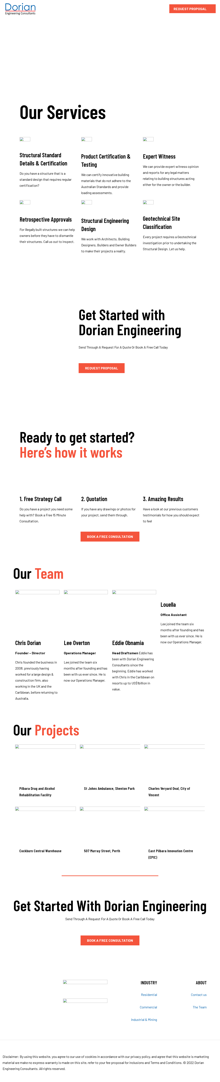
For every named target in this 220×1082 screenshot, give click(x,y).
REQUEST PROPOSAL (190, 9)
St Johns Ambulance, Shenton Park (109, 788)
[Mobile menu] (157, 8)
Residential (149, 994)
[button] (102, 368)
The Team (200, 1007)
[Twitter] (211, 1075)
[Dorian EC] (20, 8)
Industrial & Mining (144, 1019)
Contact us (199, 994)
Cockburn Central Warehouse (40, 850)
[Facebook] (205, 1075)
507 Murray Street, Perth (102, 850)
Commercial (148, 1007)
